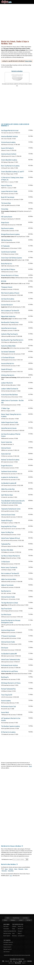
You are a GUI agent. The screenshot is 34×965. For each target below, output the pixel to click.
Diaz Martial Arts (6, 591)
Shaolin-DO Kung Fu (6, 520)
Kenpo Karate (5, 222)
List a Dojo (25, 918)
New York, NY (20, 928)
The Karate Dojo (6, 203)
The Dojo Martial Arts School (9, 603)
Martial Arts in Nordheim (17, 71)
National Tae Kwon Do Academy (10, 460)
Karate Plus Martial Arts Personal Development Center (10, 621)
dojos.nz (23, 963)
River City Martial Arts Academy (10, 166)
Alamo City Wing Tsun (7, 532)
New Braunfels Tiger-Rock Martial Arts (12, 340)
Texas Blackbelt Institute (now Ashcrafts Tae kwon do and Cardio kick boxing (13, 502)
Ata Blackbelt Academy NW (9, 654)
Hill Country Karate (6, 217)
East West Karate (6, 614)
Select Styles (28, 61)
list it (11, 875)
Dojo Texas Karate (6, 609)
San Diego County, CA (7, 944)
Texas (13, 933)
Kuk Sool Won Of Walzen (8, 269)
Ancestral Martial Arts (7, 363)
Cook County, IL (6, 951)
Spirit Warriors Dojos (7, 495)
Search (30, 766)
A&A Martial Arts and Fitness (9, 671)
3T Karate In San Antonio (8, 636)
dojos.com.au (11, 963)
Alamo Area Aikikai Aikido (8, 346)
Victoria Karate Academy (8, 142)
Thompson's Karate (6, 287)
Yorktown (11, 869)
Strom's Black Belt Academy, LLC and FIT (12, 172)
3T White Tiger (5, 408)
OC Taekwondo (5, 246)
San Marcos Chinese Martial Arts (10, 556)
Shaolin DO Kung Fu (6, 369)
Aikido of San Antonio (7, 585)
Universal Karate (6, 448)
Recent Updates (6, 935)
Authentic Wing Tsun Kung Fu (9, 334)
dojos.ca (24, 961)
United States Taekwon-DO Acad (10, 538)
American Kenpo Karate (8, 630)
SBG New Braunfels (6, 240)
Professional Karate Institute (9, 665)
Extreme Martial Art (7, 305)
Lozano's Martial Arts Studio (9, 191)
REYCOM (3, 281)
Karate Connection (6, 442)
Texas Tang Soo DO (6, 695)
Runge (6, 869)
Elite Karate (4, 648)
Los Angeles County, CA (8, 942)
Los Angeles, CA (21, 935)
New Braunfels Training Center (10, 322)
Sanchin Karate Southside (8, 252)
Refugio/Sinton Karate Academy (10, 234)
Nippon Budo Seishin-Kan (8, 316)
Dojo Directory (16, 918)
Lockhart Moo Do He (7, 383)
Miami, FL (20, 933)
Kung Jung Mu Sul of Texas (8, 526)
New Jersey (14, 935)
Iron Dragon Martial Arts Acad (9, 130)
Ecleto (26, 869)
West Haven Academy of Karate (10, 293)
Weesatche (20, 869)
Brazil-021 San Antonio (7, 197)
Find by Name (6, 928)
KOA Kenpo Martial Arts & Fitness (10, 683)
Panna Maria (10, 870)
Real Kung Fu (5, 677)
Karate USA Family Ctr (7, 148)
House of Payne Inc (6, 185)
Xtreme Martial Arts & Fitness (10, 275)
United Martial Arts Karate (9, 328)
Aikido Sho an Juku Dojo (8, 489)
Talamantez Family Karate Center (11, 509)
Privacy (5, 920)
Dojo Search (5, 926)
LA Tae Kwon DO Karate (8, 357)
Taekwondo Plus (5, 544)
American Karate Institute (8, 154)
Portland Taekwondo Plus (8, 689)
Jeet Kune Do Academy (7, 299)
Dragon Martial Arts (7, 466)
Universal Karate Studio (8, 597)
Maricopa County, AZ (7, 949)
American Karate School (8, 515)
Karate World (5, 712)
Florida (13, 928)
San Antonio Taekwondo (8, 352)
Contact (20, 920)
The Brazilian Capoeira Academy (10, 726)
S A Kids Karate (5, 562)
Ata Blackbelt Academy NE (8, 483)
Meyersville (4, 870)
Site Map (28, 920)
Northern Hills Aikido (7, 550)
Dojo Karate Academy (7, 228)
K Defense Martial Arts (7, 375)
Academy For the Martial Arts (9, 477)
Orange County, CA (7, 947)
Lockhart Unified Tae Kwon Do (9, 389)
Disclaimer (13, 920)
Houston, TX (20, 926)
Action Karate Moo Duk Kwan (9, 395)
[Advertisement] (17, 22)
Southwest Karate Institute (9, 471)
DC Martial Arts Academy (8, 732)
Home (8, 918)
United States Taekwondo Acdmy (10, 659)
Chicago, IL (20, 931)
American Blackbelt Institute (9, 136)
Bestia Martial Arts (6, 264)
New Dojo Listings (7, 933)
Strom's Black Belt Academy (9, 160)
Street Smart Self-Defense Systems (11, 258)
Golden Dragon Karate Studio (9, 422)
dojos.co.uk (15, 961)
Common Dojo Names (7, 931)
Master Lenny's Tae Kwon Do (9, 567)
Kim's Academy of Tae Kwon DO (10, 310)
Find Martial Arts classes (7, 859)
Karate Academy (6, 701)
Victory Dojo (4, 209)
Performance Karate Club (8, 706)
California (14, 926)
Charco (15, 869)
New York (14, 931)
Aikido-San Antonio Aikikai (8, 579)
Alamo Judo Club (6, 454)
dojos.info (7, 961)
